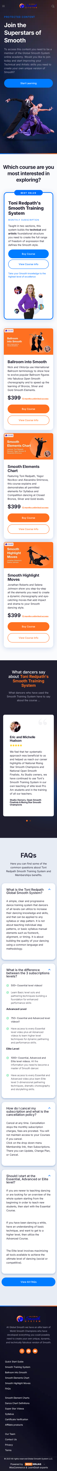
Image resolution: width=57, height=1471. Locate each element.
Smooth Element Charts (17, 1397)
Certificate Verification (16, 1419)
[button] (27, 821)
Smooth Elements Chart (17, 1377)
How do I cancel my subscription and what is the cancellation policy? (27, 1111)
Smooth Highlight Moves (17, 1383)
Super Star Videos (14, 1408)
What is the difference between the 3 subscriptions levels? (28, 973)
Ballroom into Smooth (16, 1372)
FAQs (8, 1388)
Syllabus (9, 1414)
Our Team (10, 1434)
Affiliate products (14, 1424)
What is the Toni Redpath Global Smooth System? (25, 891)
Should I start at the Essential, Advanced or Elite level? (27, 1179)
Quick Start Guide (14, 1361)
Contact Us (11, 1439)
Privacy (9, 1444)
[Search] (53, 6)
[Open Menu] (3, 5)
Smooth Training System (17, 1367)
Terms (8, 1450)
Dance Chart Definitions (17, 1403)
